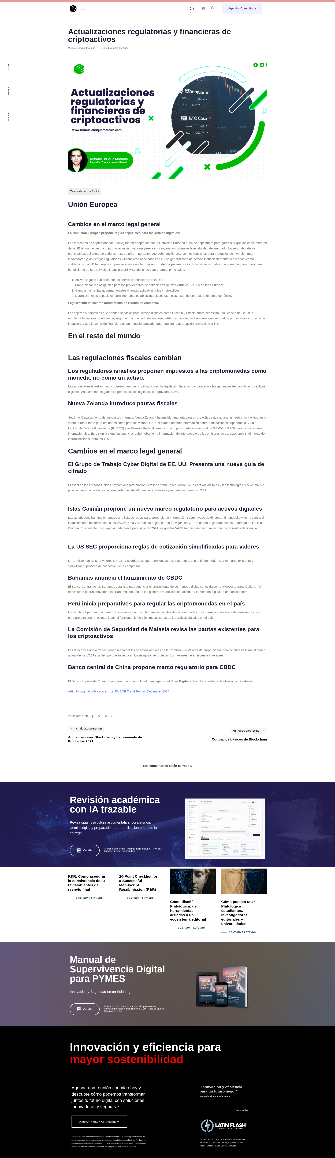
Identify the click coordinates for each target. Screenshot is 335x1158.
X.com (8, 67)
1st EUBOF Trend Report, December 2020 (139, 691)
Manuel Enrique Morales (81, 47)
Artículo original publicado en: (89, 691)
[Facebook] (92, 716)
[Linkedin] (112, 716)
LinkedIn (8, 92)
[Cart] (203, 8)
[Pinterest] (105, 716)
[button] (83, 8)
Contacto (8, 118)
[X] (99, 716)
